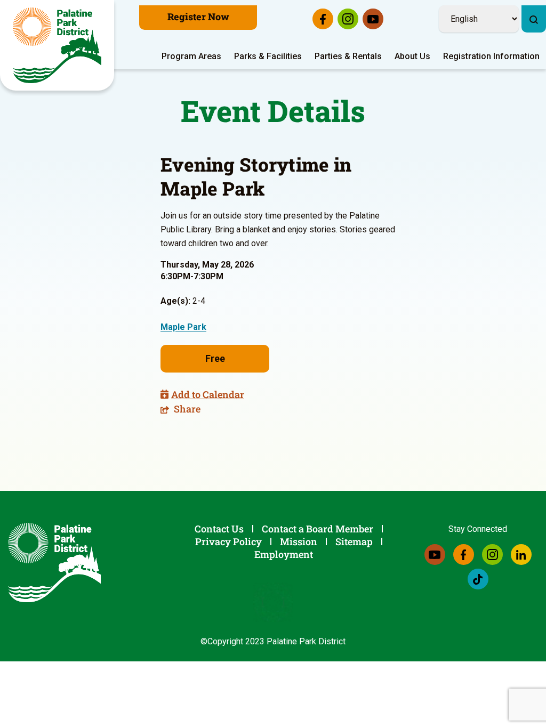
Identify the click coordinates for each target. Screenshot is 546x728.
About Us (412, 56)
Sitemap (354, 541)
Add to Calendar (207, 394)
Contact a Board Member (317, 528)
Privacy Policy (228, 541)
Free (215, 358)
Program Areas (191, 56)
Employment (283, 554)
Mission (298, 541)
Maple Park (183, 327)
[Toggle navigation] (539, 2)
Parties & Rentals (348, 56)
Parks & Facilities (268, 56)
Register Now (198, 16)
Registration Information (491, 56)
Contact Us (219, 528)
